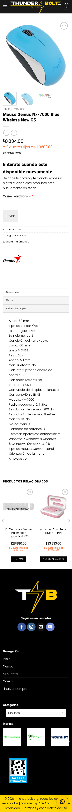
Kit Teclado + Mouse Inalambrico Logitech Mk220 (18, 533)
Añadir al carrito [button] (53, 559)
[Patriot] (28, 737)
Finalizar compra (15, 689)
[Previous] (3, 528)
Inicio (6, 109)
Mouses (19, 109)
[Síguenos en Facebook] (21, 627)
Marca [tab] (9, 300)
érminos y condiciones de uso (46, 808)
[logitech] (52, 737)
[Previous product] (14, 133)
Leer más (18, 559)
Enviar (10, 216)
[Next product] (6, 133)
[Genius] (12, 259)
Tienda (8, 666)
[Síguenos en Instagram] (31, 627)
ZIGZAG (46, 803)
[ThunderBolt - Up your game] (35, 7)
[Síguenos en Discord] (50, 627)
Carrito (8, 681)
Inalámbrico (21, 241)
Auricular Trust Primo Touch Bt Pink (53, 531)
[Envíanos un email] (40, 627)
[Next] (69, 528)
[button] (5, 6)
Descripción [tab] (13, 292)
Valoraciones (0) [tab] (16, 308)
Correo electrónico (18, 196)
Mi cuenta (10, 674)
